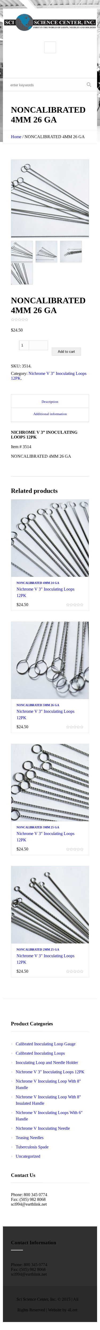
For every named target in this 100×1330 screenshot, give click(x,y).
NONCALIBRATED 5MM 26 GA (38, 705)
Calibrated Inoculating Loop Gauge (45, 1044)
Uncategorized (28, 1156)
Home (16, 136)
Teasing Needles (29, 1137)
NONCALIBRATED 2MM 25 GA (38, 949)
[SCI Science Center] (50, 22)
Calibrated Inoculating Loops (40, 1053)
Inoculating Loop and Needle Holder (47, 1062)
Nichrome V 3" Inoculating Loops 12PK (50, 1072)
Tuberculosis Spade (32, 1147)
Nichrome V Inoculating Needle (43, 1128)
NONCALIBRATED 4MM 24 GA (38, 582)
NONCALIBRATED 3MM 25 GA (38, 827)
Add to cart (66, 352)
